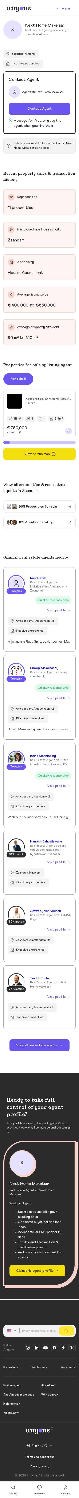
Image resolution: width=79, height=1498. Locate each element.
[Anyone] (19, 8)
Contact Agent (39, 108)
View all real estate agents (37, 1045)
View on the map (37, 454)
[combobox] (12, 1331)
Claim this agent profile (35, 1270)
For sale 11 (18, 378)
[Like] (68, 431)
